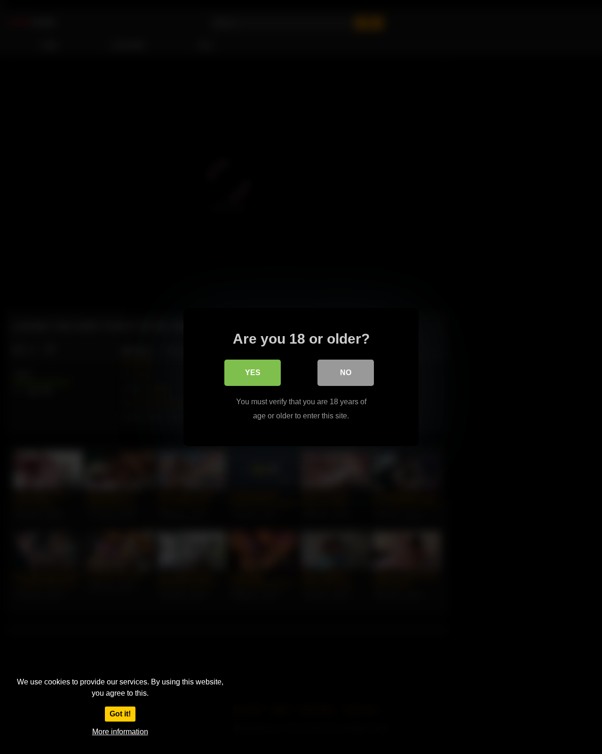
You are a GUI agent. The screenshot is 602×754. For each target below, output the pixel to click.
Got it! (120, 714)
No (345, 373)
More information (120, 732)
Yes (253, 373)
